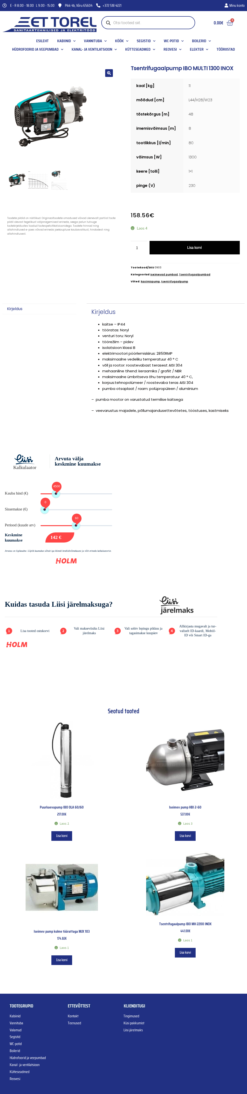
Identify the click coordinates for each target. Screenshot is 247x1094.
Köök (119, 41)
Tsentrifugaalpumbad (194, 274)
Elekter (197, 49)
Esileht (42, 41)
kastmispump (150, 281)
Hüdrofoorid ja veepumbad (35, 49)
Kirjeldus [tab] (14, 309)
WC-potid (171, 41)
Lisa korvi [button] (62, 835)
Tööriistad (226, 49)
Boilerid (199, 41)
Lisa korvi (194, 247)
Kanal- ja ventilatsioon (92, 49)
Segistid (144, 41)
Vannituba (93, 41)
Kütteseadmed (138, 49)
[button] (109, 73)
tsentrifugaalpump (174, 281)
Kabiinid (64, 41)
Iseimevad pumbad (164, 274)
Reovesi (170, 49)
